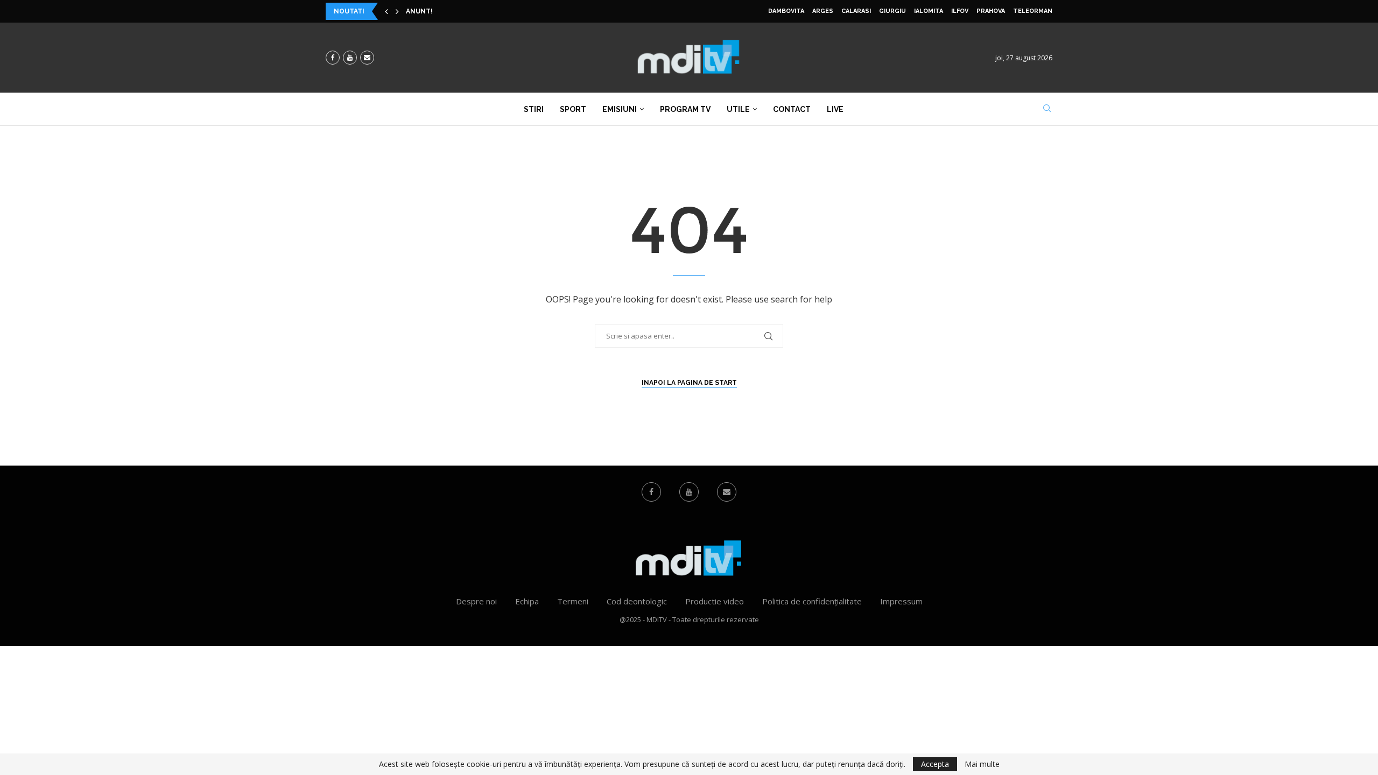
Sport (573, 109)
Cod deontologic (637, 601)
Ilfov (959, 11)
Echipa (527, 601)
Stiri (534, 109)
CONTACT (792, 109)
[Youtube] (350, 58)
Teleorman (1032, 11)
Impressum (901, 601)
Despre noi (476, 601)
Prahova (990, 11)
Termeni (572, 601)
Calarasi (856, 11)
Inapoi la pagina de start (689, 382)
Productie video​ (714, 601)
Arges (822, 11)
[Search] (1047, 109)
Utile (738, 109)
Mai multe (982, 764)
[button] (386, 11)
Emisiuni (619, 109)
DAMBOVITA (786, 11)
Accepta (935, 764)
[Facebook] (333, 58)
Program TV (685, 109)
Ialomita (928, 11)
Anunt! (419, 11)
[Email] (367, 58)
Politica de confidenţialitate (812, 601)
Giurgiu (892, 11)
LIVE (835, 109)
